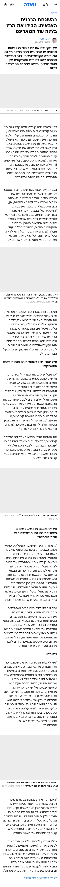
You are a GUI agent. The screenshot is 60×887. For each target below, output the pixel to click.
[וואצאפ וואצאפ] (12, 4)
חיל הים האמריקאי (48, 878)
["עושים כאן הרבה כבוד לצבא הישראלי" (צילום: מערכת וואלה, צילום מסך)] (30, 495)
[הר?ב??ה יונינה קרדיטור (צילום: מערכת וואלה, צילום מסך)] (30, 94)
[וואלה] (30, 4)
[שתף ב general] (5, 4)
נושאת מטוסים (31, 878)
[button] (45, 4)
